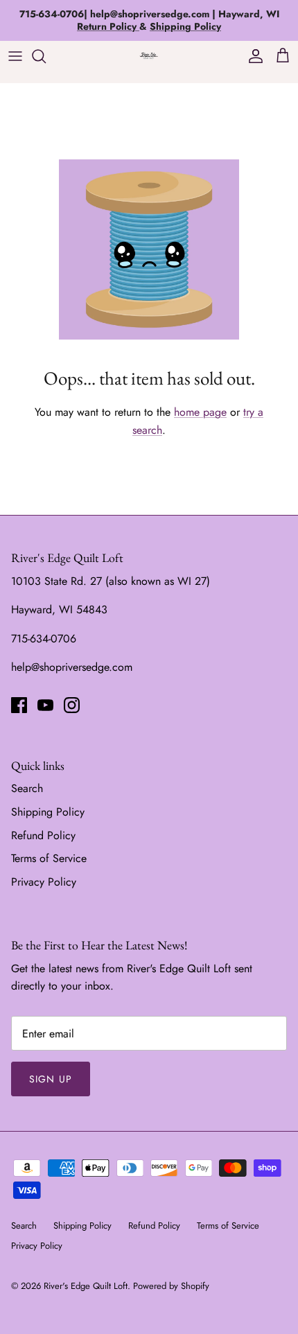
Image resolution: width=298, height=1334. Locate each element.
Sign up (50, 1079)
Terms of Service (49, 858)
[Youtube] (45, 705)
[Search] (45, 56)
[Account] (252, 56)
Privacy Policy (43, 882)
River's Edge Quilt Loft (86, 1285)
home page (200, 412)
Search (27, 788)
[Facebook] (19, 705)
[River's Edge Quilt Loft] (149, 56)
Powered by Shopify (171, 1285)
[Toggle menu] (15, 56)
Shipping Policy (48, 812)
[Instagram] (72, 705)
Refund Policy (43, 835)
